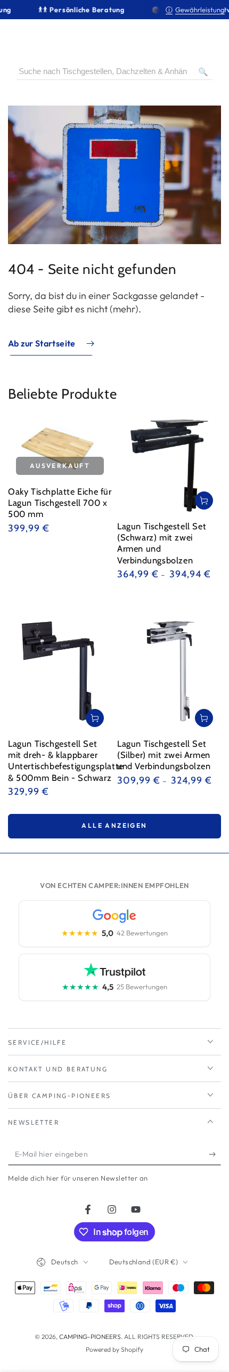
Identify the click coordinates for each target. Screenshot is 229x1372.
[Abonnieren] (215, 1154)
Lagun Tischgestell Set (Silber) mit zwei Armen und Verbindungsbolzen (164, 755)
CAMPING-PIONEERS (90, 1337)
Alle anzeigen (114, 825)
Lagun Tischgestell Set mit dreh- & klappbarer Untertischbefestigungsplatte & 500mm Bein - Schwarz (66, 760)
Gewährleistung (195, 9)
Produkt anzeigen (204, 500)
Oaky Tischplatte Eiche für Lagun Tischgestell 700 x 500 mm (60, 503)
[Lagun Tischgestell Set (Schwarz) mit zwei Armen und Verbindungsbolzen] (169, 466)
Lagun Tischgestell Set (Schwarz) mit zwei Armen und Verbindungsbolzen (161, 543)
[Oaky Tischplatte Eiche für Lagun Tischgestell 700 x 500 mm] (60, 448)
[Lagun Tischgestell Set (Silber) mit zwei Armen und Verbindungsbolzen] (169, 665)
